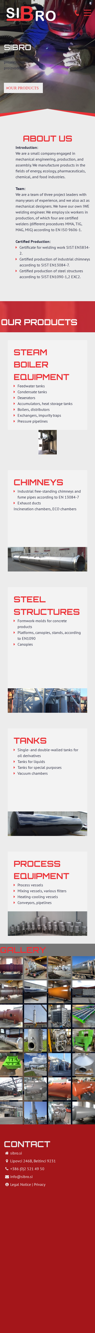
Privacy (39, 1184)
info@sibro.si (21, 1176)
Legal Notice (20, 1184)
